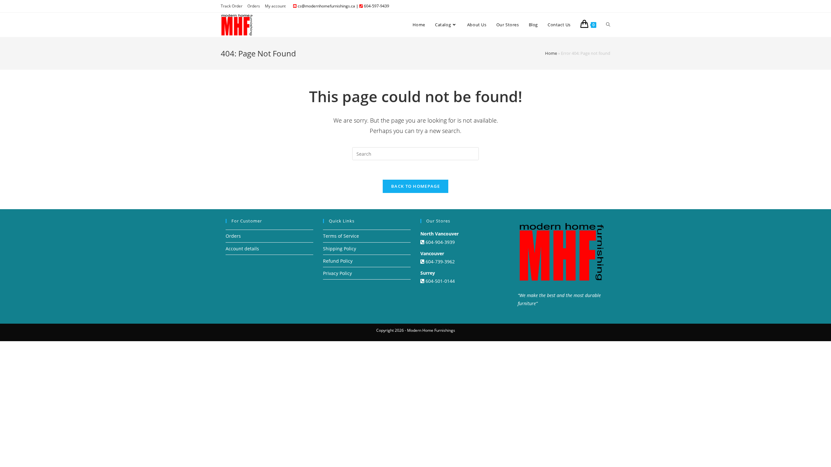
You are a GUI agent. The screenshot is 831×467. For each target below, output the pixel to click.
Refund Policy (338, 261)
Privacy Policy (337, 273)
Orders (253, 6)
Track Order (231, 6)
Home (551, 53)
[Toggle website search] (608, 25)
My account (275, 6)
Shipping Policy (339, 248)
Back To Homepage (415, 186)
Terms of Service (341, 236)
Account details (242, 248)
